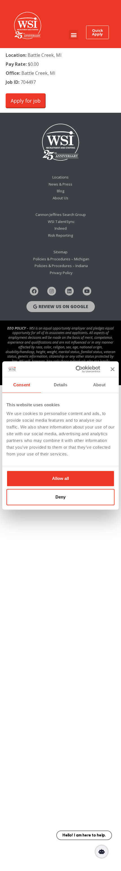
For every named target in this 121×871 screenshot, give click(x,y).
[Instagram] (51, 291)
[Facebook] (34, 291)
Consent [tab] (21, 384)
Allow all (60, 478)
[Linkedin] (69, 291)
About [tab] (99, 384)
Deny (60, 497)
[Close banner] (113, 369)
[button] (73, 34)
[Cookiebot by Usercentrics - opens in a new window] (76, 369)
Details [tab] (61, 384)
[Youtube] (87, 291)
